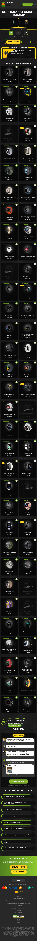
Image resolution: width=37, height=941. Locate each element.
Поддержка (18, 912)
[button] (9, 75)
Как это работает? (18, 908)
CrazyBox (9, 2)
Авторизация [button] (29, 4)
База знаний (18, 872)
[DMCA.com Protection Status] (18, 917)
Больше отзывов (19, 735)
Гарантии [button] (18, 910)
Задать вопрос (18, 867)
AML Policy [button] (18, 905)
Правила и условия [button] (18, 898)
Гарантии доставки (15, 725)
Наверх (19, 880)
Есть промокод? (18, 37)
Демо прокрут (26, 41)
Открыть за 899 (13, 42)
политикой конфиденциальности (22, 935)
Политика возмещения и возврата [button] (18, 903)
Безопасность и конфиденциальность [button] (18, 901)
